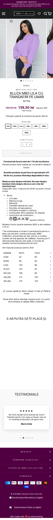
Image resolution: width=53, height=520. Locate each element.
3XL (44, 126)
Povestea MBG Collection (26, 468)
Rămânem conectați (26, 460)
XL (28, 126)
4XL (26, 132)
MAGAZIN (26, 452)
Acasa (26, 85)
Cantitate (26, 140)
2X (36, 126)
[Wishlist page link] (40, 13)
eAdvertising (37, 516)
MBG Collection (26, 90)
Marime (26, 122)
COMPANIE (26, 476)
